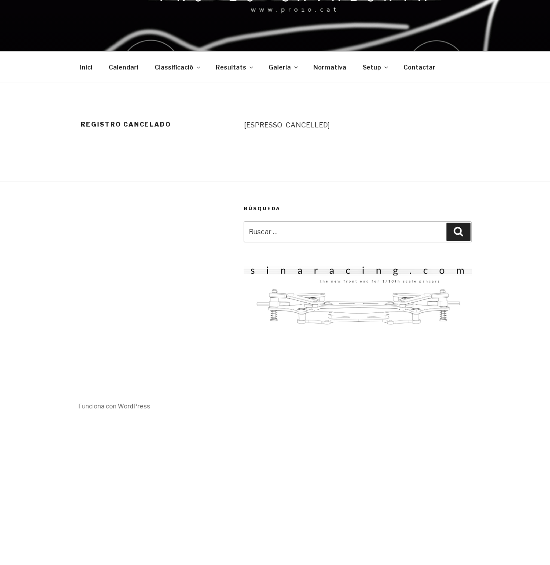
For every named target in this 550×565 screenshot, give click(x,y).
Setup (372, 67)
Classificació (174, 67)
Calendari (123, 67)
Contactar (419, 67)
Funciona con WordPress (114, 406)
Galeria (280, 67)
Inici (86, 67)
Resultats (231, 67)
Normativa (329, 67)
